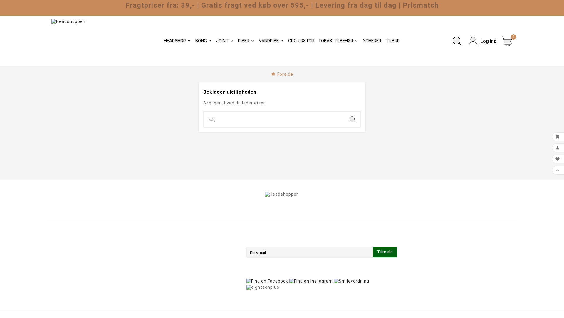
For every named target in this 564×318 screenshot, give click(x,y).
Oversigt (176, 280)
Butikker (176, 288)
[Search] (352, 119)
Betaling (176, 263)
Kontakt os (178, 271)
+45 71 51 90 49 (71, 280)
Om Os (174, 255)
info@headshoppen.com (80, 271)
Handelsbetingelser (188, 247)
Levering (176, 238)
